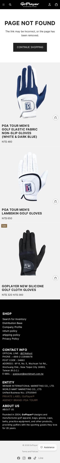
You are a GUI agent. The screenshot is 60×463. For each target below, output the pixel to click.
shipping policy (11, 334)
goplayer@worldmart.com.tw (28, 373)
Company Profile (12, 327)
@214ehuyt (26, 353)
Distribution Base (12, 323)
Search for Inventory (14, 319)
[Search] (10, 4)
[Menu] (3, 4)
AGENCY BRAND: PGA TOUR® (20, 400)
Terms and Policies (30, 451)
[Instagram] (24, 458)
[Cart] (56, 4)
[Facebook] (18, 458)
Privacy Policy (10, 338)
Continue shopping (30, 47)
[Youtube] (29, 458)
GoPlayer (34, 445)
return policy (9, 330)
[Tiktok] (35, 458)
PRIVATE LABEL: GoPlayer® (18, 396)
